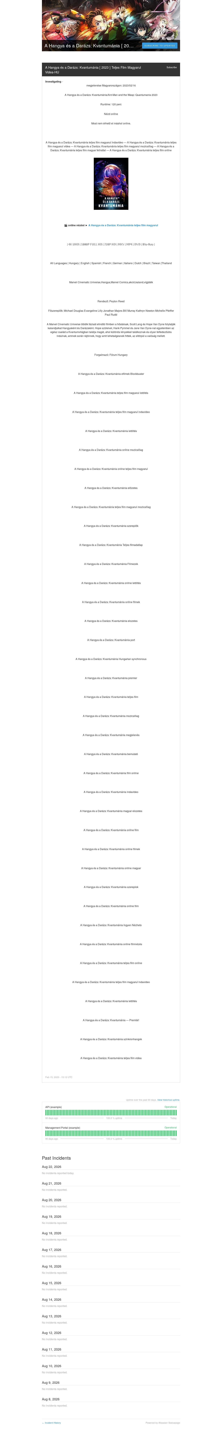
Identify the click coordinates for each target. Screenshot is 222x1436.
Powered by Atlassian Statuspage (163, 1422)
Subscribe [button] (172, 67)
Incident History (51, 1422)
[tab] (45, 1112)
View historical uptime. (168, 1099)
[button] (159, 45)
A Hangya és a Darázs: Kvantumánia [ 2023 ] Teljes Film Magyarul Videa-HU (93, 69)
